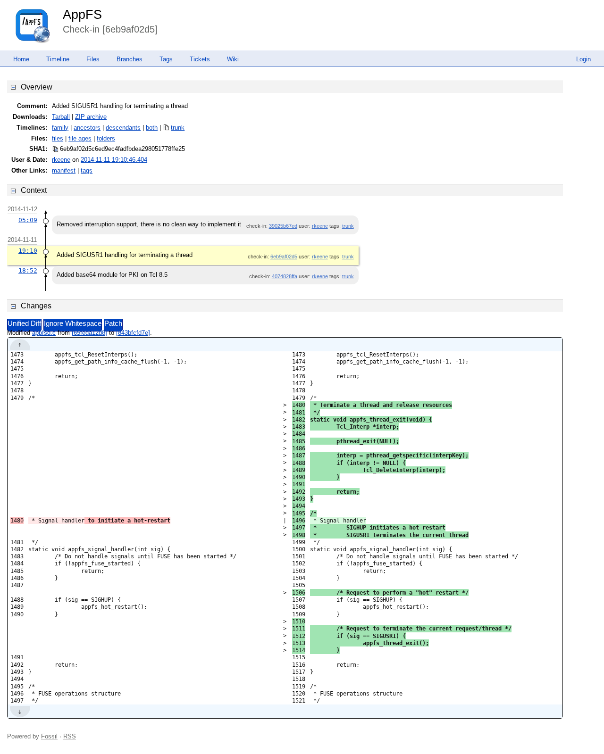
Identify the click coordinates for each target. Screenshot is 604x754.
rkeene (61, 159)
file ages (80, 138)
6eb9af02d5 (283, 256)
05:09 (27, 220)
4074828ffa (284, 276)
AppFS (82, 15)
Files (93, 59)
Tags (166, 59)
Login (583, 59)
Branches (130, 59)
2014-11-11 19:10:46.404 (114, 159)
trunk (178, 127)
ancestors (87, 127)
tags (86, 170)
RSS (69, 736)
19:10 (27, 250)
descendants (123, 127)
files (57, 138)
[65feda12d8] (89, 332)
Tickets (200, 59)
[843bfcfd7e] (133, 332)
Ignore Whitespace (72, 323)
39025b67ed (283, 226)
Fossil (49, 736)
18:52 (27, 270)
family (60, 127)
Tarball (61, 116)
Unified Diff (24, 323)
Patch (113, 323)
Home (21, 59)
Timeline (57, 59)
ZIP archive (91, 116)
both (152, 127)
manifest (64, 170)
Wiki (233, 59)
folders (106, 138)
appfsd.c (44, 332)
